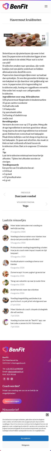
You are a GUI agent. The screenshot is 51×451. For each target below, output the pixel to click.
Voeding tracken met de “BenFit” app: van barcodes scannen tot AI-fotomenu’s (28, 321)
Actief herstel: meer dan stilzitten (25, 289)
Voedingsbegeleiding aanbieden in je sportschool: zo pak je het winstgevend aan (29, 299)
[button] (47, 415)
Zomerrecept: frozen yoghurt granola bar (28, 272)
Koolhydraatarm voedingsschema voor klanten (27, 262)
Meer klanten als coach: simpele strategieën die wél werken (29, 310)
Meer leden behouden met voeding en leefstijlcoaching (26, 226)
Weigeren (25, 445)
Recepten (8, 35)
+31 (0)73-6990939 (14, 368)
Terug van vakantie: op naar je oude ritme (28, 281)
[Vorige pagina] (5, 227)
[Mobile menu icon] (46, 6)
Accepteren (25, 438)
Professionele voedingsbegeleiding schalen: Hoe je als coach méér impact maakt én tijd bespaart (29, 250)
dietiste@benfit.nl (15, 371)
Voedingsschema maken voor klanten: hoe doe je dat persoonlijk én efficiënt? (28, 237)
